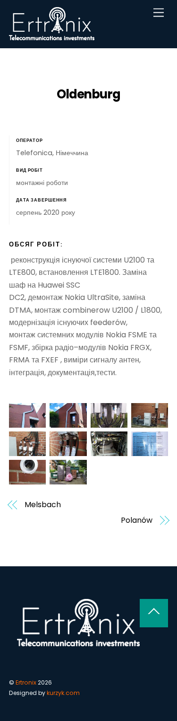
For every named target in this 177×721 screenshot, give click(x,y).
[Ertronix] (52, 36)
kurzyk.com (63, 693)
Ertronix (26, 682)
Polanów (136, 520)
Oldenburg (89, 94)
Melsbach (42, 505)
